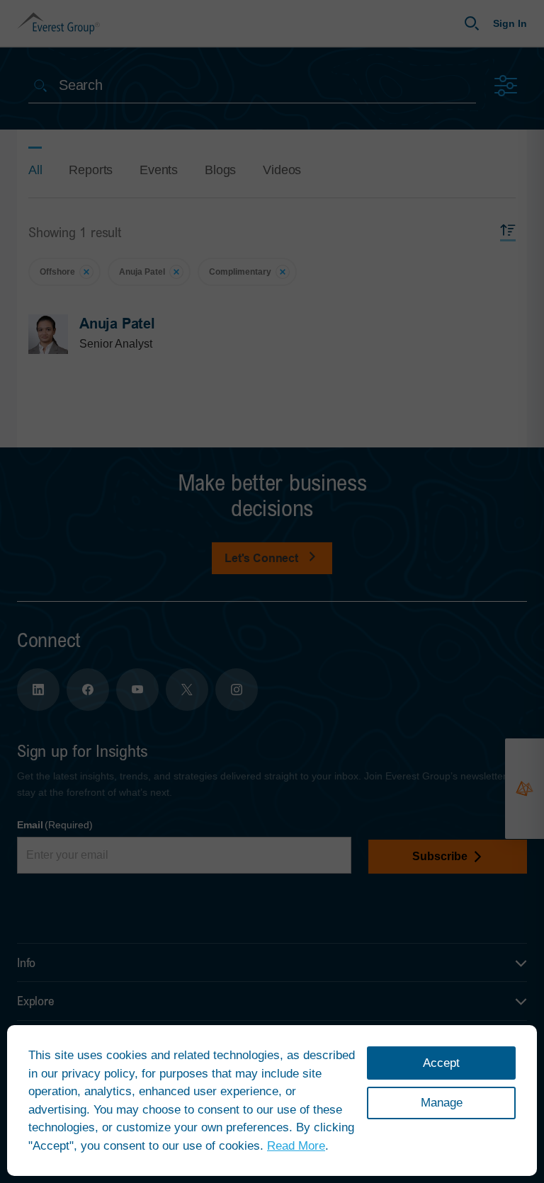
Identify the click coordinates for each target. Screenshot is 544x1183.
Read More (296, 1146)
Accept (441, 1063)
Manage (442, 1102)
